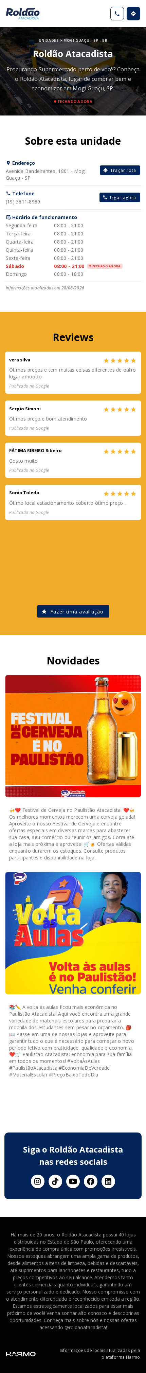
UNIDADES (49, 40)
